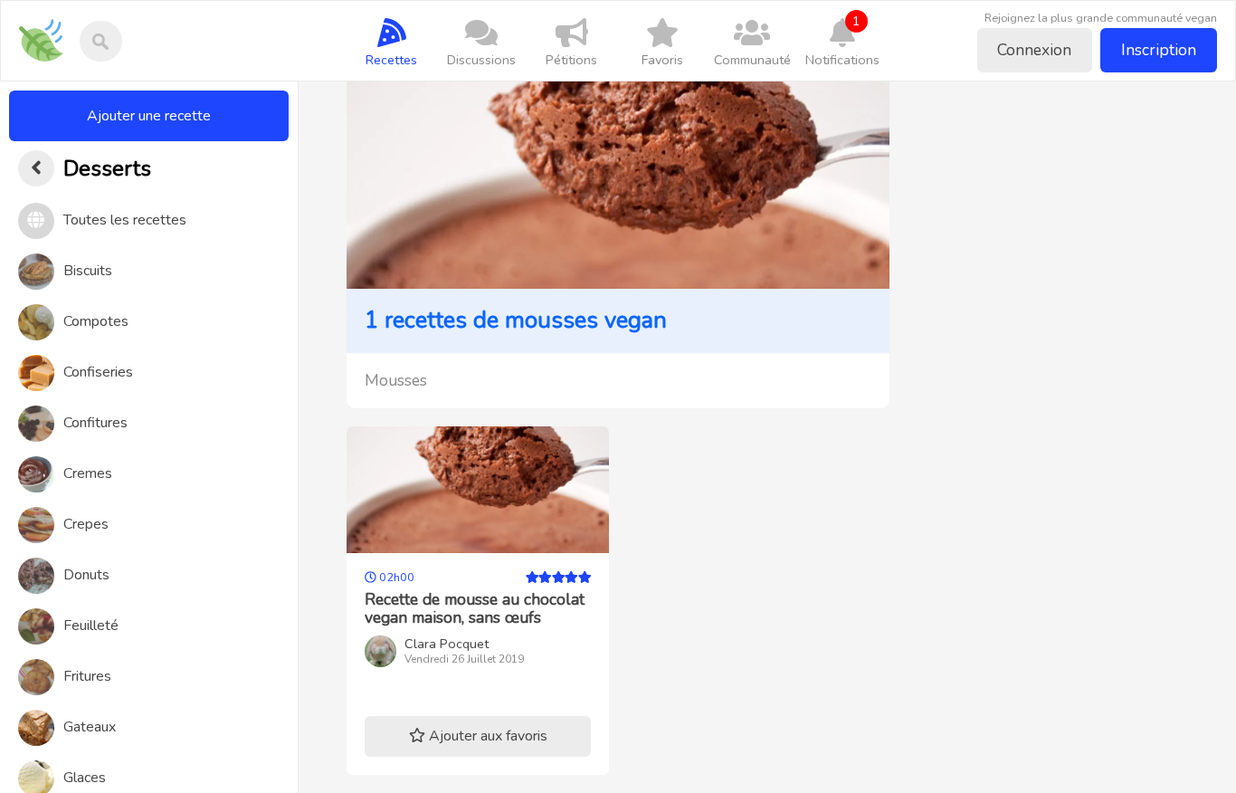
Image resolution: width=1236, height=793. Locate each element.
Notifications (842, 40)
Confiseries (98, 372)
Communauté (752, 60)
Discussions (481, 60)
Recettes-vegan (47, 28)
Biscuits (87, 271)
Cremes (87, 473)
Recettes (391, 60)
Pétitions (571, 60)
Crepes (86, 524)
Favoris (662, 60)
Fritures (87, 676)
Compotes (95, 321)
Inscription (1158, 50)
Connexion (1034, 50)
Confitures (95, 423)
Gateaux (89, 727)
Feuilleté (91, 625)
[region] (149, 437)
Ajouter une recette (149, 116)
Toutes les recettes (124, 220)
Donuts (86, 575)
